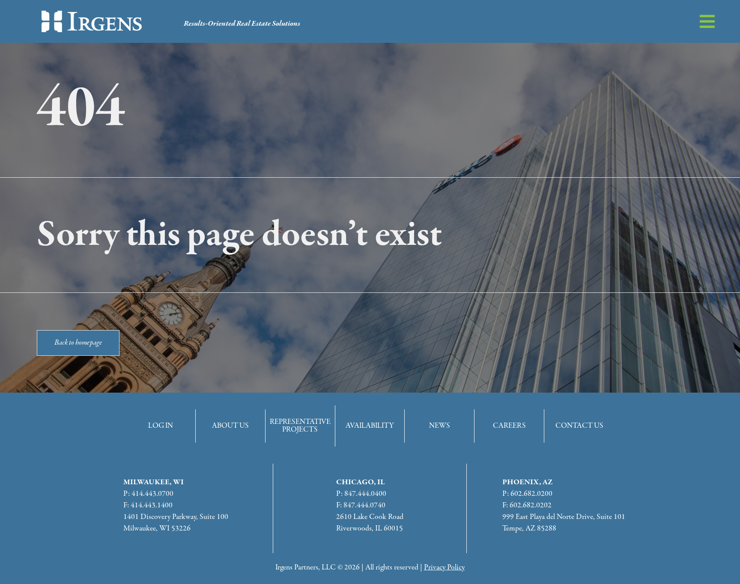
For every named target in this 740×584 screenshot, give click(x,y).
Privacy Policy (444, 567)
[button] (707, 21)
